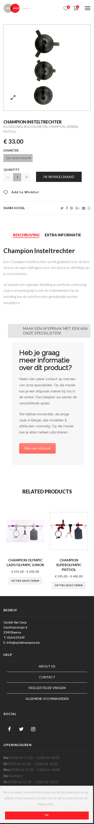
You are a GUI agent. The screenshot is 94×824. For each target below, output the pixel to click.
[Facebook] (68, 208)
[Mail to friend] (85, 208)
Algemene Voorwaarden (47, 699)
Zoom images (13, 97)
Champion (57, 126)
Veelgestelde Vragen (47, 688)
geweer (72, 126)
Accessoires (13, 126)
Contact (47, 677)
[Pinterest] (72, 208)
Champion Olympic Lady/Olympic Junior (25, 562)
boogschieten (35, 126)
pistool (9, 131)
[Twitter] (63, 208)
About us (47, 666)
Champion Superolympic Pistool (68, 564)
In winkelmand (59, 177)
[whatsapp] (89, 208)
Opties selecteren (25, 580)
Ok (47, 815)
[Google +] (78, 208)
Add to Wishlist (24, 192)
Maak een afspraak (37, 448)
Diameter (11, 150)
